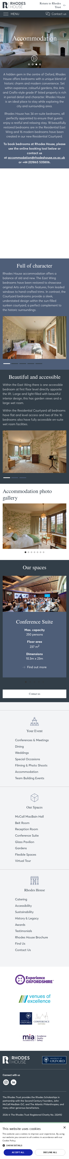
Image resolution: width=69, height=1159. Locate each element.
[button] (34, 1145)
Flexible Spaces (25, 854)
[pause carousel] (32, 58)
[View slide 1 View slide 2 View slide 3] (34, 451)
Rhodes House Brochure (31, 937)
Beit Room (22, 823)
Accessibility (23, 906)
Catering (21, 899)
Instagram (6, 1082)
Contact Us (23, 950)
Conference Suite (27, 835)
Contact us (59, 14)
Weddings (22, 753)
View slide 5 (39, 363)
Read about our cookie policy (31, 1140)
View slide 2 (14, 363)
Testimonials (23, 931)
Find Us (20, 943)
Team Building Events (29, 778)
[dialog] (34, 1140)
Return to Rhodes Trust (50, 5)
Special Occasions (27, 759)
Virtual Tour (23, 861)
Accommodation (26, 772)
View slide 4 (30, 363)
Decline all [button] (50, 1152)
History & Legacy (27, 918)
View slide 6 (40, 552)
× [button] (64, 1128)
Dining (19, 746)
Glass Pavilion (24, 842)
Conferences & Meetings (32, 740)
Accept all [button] (18, 1152)
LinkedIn (13, 1082)
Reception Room (26, 829)
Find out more (37, 667)
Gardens (21, 848)
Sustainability (24, 912)
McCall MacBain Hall (29, 816)
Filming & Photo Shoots (31, 765)
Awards (20, 925)
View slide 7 (43, 552)
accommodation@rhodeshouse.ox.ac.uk (36, 158)
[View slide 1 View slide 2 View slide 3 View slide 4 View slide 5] (34, 337)
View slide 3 (22, 363)
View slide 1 (6, 363)
